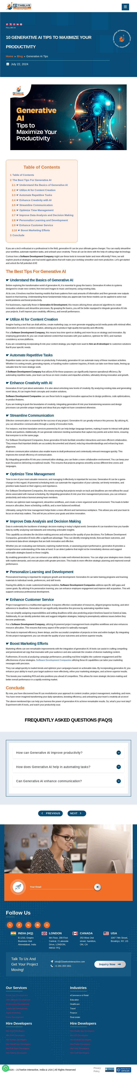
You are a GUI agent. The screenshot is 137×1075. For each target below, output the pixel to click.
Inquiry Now (107, 964)
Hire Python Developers (16, 1040)
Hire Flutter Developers (80, 1044)
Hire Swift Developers (79, 1053)
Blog (20, 56)
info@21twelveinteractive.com (70, 961)
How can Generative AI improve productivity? (49, 752)
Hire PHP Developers (15, 1035)
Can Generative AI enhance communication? (49, 781)
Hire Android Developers (80, 1040)
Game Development (15, 1017)
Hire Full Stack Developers (17, 1048)
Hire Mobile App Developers (82, 1031)
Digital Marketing (13, 1013)
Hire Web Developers (15, 1031)
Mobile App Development (17, 995)
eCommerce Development (17, 1004)
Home (9, 56)
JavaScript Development (16, 1008)
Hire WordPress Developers (18, 1044)
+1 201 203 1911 (63, 966)
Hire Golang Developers (16, 1053)
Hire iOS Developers (79, 1035)
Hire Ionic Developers (79, 1048)
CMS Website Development (18, 1000)
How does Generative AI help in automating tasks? (53, 767)
